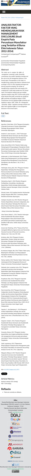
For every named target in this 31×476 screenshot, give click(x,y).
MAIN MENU (3, 12)
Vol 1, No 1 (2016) (9, 17)
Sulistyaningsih (19, 17)
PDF (3, 116)
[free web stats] (15, 465)
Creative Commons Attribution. (15, 469)
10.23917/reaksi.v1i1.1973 (11, 369)
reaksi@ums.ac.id (17, 412)
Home (2, 17)
